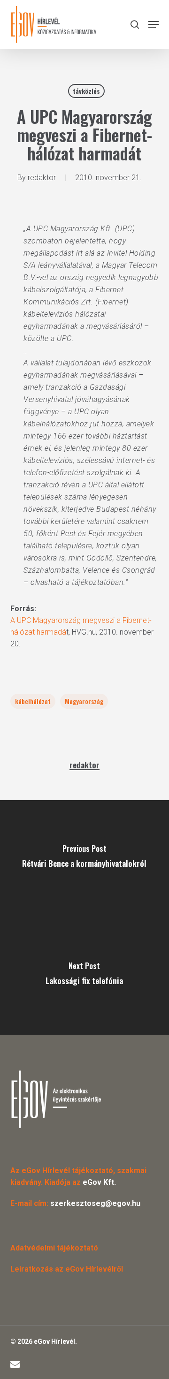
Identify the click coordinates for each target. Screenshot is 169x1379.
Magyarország (84, 701)
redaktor (42, 177)
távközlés (86, 91)
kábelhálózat (33, 701)
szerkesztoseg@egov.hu (95, 1203)
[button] (153, 24)
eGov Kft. (99, 1182)
